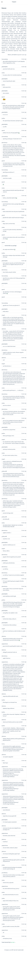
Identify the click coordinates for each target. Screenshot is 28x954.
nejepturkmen (5, 643)
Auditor (3, 84)
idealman (4, 328)
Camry (3, 743)
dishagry (4, 103)
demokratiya (4, 142)
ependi (3, 97)
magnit (3, 315)
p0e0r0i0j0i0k (13, 54)
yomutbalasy (4, 872)
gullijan (3, 600)
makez (3, 72)
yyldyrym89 (4, 471)
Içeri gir (13, 942)
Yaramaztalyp (5, 59)
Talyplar (14, 2)
